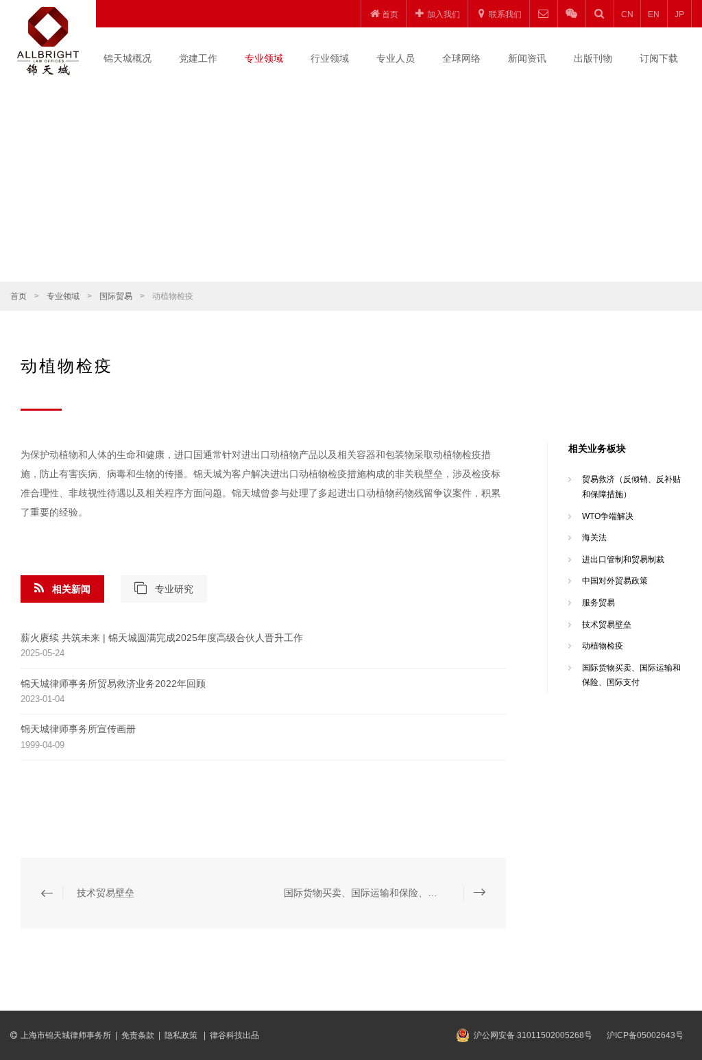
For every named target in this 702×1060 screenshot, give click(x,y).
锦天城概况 (128, 58)
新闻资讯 (527, 58)
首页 (18, 296)
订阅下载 (659, 58)
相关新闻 (71, 588)
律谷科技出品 (234, 1035)
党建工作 (198, 58)
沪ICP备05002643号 (645, 1035)
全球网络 (461, 58)
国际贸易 (115, 296)
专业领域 (264, 58)
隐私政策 (182, 1035)
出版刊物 (593, 58)
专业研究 (174, 588)
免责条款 (137, 1035)
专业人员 (395, 58)
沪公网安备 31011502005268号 (533, 1035)
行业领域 (330, 58)
